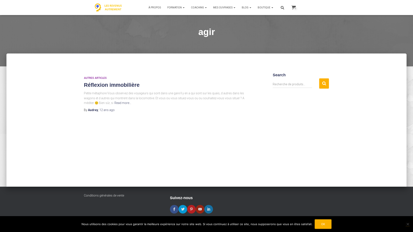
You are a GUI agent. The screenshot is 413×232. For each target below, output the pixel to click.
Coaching (198, 7)
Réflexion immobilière (112, 85)
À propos (154, 7)
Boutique (264, 7)
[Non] (407, 224)
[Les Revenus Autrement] (108, 7)
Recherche (324, 83)
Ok (323, 224)
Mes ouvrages (223, 7)
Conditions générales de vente (104, 195)
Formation (174, 7)
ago (107, 110)
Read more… (122, 103)
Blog (245, 7)
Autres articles (95, 77)
